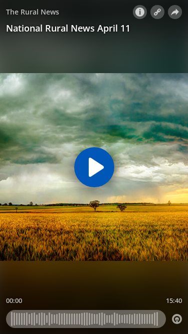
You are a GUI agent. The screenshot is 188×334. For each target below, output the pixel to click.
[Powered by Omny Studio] (177, 319)
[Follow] (157, 12)
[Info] (140, 12)
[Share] (175, 12)
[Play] (94, 167)
